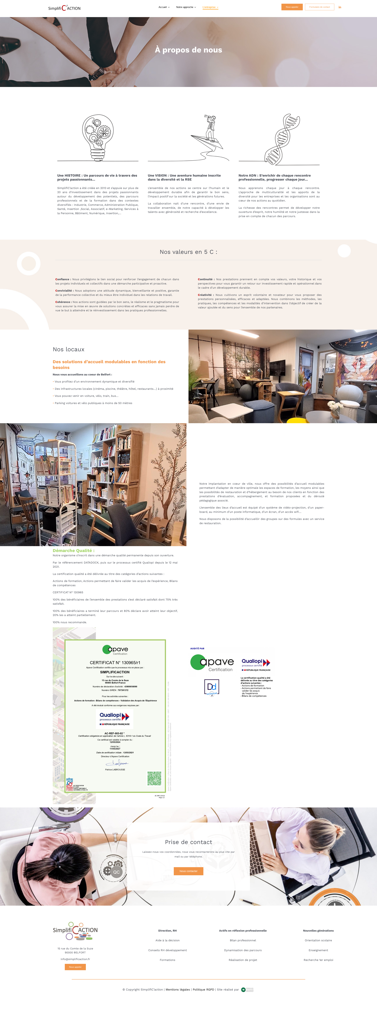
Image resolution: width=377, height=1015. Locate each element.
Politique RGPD (203, 989)
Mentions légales (178, 989)
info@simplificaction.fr (75, 959)
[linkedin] (340, 7)
